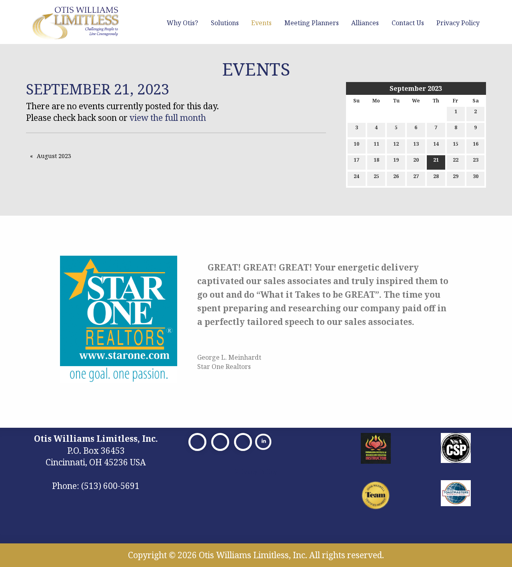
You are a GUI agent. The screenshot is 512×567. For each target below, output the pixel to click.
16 (475, 143)
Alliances (365, 22)
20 (416, 159)
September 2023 (416, 88)
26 (396, 176)
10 (356, 143)
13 (416, 143)
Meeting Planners (311, 22)
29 (455, 176)
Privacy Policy (458, 22)
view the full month (168, 117)
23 (475, 159)
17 (356, 159)
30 (475, 176)
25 (376, 176)
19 (396, 159)
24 (356, 176)
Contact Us (408, 22)
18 (376, 159)
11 (376, 143)
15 (455, 143)
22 (455, 159)
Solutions (225, 22)
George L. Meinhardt (229, 357)
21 (436, 159)
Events (261, 22)
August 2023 (54, 156)
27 (416, 176)
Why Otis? (182, 22)
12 (396, 143)
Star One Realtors (224, 366)
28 (436, 176)
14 (436, 143)
